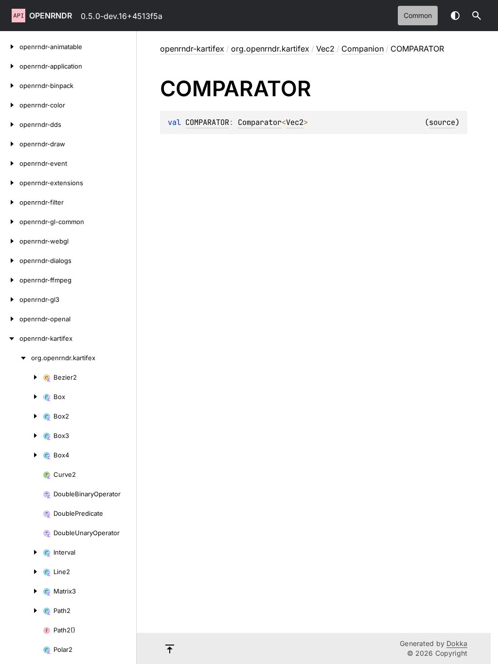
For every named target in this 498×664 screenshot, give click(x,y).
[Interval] (21, 552)
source (442, 122)
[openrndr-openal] (9, 319)
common (418, 15)
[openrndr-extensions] (9, 182)
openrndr (50, 15)
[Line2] (21, 571)
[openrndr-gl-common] (9, 221)
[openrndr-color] (9, 105)
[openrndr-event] (9, 163)
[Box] (21, 396)
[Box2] (21, 416)
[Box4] (21, 455)
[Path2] (21, 610)
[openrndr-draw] (9, 144)
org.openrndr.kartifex (270, 48)
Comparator (260, 122)
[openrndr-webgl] (9, 241)
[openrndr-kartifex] (9, 338)
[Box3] (21, 435)
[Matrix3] (21, 591)
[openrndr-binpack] (9, 85)
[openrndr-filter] (9, 202)
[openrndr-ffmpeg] (9, 280)
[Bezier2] (21, 377)
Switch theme (455, 15)
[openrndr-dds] (9, 124)
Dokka (456, 643)
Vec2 (325, 48)
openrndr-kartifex (192, 48)
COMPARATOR (207, 122)
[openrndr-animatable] (9, 46)
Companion (362, 48)
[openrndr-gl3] (9, 299)
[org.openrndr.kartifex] (15, 357)
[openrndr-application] (9, 66)
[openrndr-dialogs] (9, 260)
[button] (476, 15)
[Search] (476, 15)
